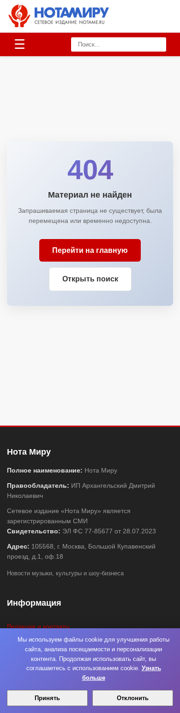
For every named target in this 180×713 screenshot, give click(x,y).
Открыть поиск (90, 279)
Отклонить (133, 698)
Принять (47, 698)
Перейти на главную (90, 250)
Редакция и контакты (38, 626)
